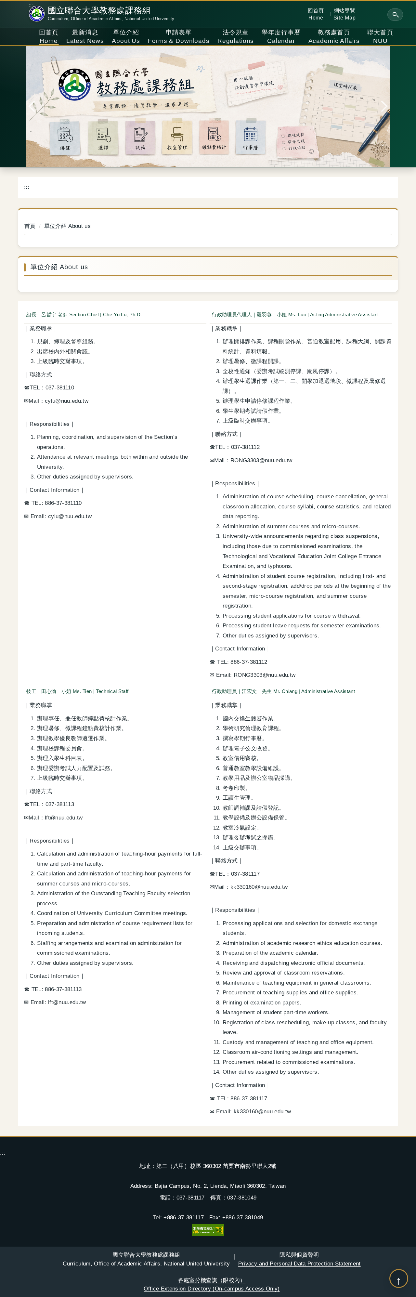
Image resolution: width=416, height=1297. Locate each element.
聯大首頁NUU (380, 36)
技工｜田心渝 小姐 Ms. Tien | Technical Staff (77, 691)
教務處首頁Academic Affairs (334, 36)
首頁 (30, 226)
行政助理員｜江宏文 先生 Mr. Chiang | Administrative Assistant (283, 691)
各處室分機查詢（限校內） (212, 1284)
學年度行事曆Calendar (281, 36)
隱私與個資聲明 (299, 1259)
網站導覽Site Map (344, 13)
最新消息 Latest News (85, 36)
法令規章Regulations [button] (235, 36)
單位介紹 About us (67, 226)
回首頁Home (316, 13)
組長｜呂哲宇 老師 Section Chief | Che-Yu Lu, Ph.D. (84, 314)
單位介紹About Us (126, 36)
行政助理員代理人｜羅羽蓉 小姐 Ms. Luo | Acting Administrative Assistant (295, 314)
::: (31, 5)
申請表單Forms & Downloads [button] (179, 36)
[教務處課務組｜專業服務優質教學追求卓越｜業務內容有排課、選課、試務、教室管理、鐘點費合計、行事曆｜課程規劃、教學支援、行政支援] (208, 106)
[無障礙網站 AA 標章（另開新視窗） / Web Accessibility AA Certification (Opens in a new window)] (208, 1229)
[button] (395, 14)
